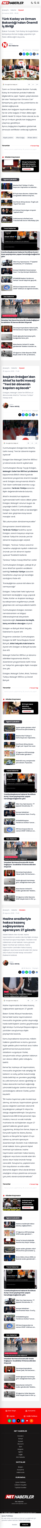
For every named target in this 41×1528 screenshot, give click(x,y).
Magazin (20, 1449)
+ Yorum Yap (34, 146)
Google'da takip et (11, 84)
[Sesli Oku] (29, 84)
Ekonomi (20, 1444)
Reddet (14, 1525)
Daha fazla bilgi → (25, 1520)
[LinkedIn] (22, 1421)
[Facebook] (14, 1421)
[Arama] (35, 3)
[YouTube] (27, 1421)
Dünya (20, 1439)
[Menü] (38, 2)
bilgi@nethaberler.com (28, 1513)
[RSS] (31, 1421)
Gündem (20, 1436)
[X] (18, 1421)
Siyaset (20, 1441)
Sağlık (20, 1455)
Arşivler (12, 1416)
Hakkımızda (20, 1472)
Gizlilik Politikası (31, 1416)
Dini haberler (20, 1457)
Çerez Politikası (20, 1482)
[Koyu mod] (32, 3)
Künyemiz (31, 1411)
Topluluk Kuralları (20, 1488)
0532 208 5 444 (9, 1513)
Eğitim (20, 1452)
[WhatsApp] (9, 1421)
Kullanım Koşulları (20, 1485)
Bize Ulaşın (12, 1411)
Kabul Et (25, 1525)
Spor (20, 1447)
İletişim (20, 1467)
